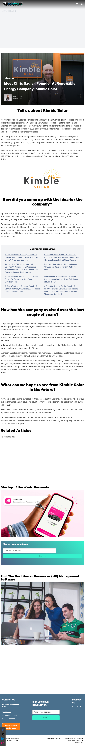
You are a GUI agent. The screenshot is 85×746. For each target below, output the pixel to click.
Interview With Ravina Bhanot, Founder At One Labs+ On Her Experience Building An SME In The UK (61, 279)
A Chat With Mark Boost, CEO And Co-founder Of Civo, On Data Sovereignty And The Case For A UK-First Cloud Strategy (61, 257)
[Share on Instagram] (2, 743)
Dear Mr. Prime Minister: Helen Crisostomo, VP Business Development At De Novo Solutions (61, 267)
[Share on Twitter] (2, 734)
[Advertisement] (42, 29)
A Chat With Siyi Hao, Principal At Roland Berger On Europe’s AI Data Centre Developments (22, 279)
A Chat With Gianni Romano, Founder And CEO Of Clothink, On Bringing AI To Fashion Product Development (22, 288)
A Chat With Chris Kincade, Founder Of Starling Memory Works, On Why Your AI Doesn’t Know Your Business (21, 257)
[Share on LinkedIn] (2, 738)
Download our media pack (11, 726)
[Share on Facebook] (2, 730)
